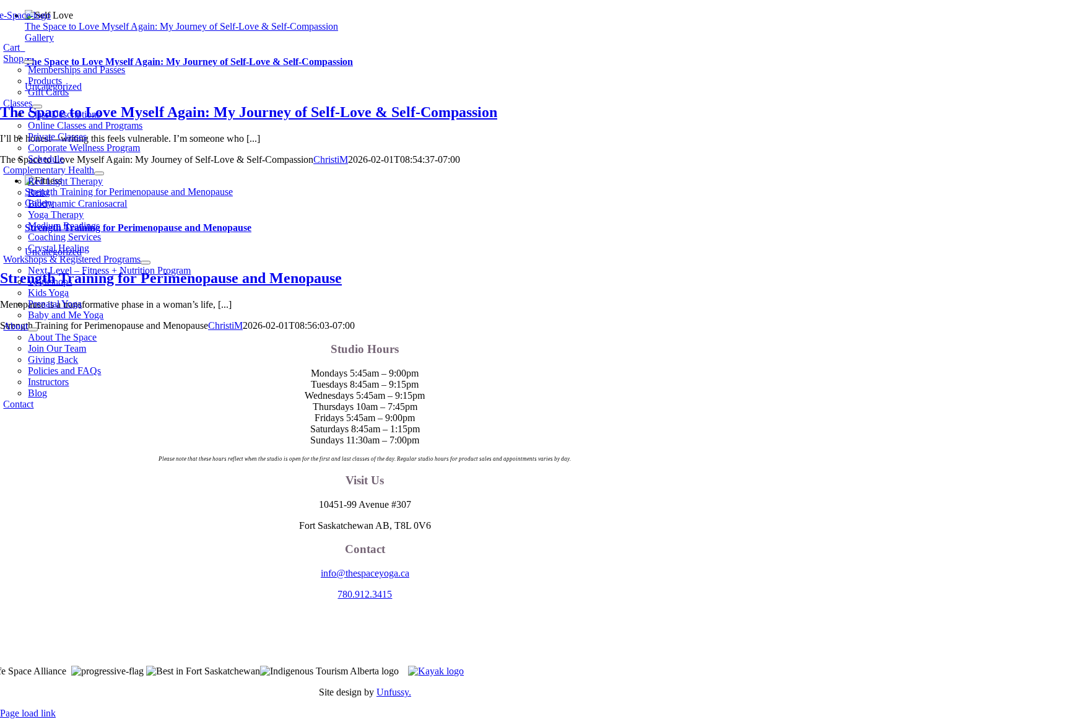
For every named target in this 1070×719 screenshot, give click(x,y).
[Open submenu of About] (33, 329)
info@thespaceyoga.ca (365, 573)
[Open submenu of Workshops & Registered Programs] (145, 262)
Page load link (28, 713)
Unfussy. (393, 692)
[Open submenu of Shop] (28, 62)
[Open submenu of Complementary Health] (99, 173)
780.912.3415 (364, 594)
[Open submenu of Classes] (37, 106)
